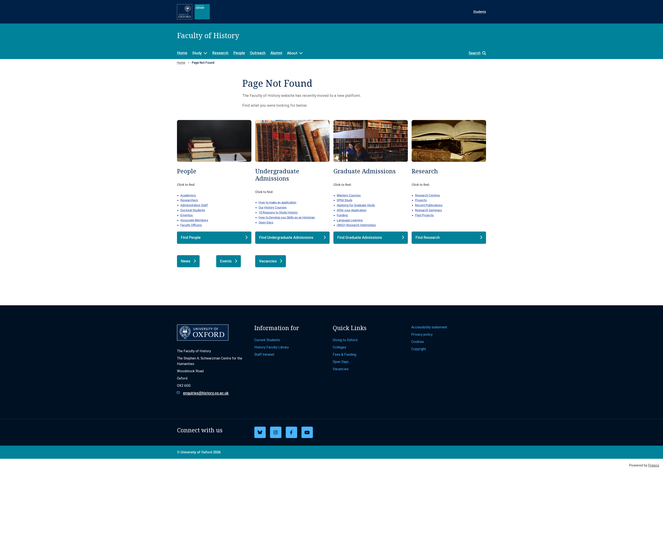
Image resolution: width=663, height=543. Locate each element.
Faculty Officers (191, 225)
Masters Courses (349, 195)
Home (182, 53)
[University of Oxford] (184, 11)
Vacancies (340, 369)
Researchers (189, 200)
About (292, 53)
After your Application (351, 210)
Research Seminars (428, 210)
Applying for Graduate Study (356, 205)
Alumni (276, 53)
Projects (421, 200)
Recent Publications (429, 205)
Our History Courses (273, 207)
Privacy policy (422, 334)
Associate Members (194, 220)
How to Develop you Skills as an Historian (287, 217)
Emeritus (186, 215)
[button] (475, 53)
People (239, 53)
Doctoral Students (192, 210)
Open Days (266, 222)
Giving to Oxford (345, 340)
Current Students (267, 340)
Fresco (653, 465)
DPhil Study (344, 200)
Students (479, 11)
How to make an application (277, 202)
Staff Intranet (264, 354)
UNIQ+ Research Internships (356, 225)
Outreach (258, 53)
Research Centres (427, 195)
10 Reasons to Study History (278, 212)
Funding (342, 215)
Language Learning (350, 220)
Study (197, 53)
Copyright (418, 349)
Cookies (417, 342)
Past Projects (424, 215)
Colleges (339, 347)
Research (220, 53)
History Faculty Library (271, 347)
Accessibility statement (429, 327)
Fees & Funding (344, 354)
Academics (188, 195)
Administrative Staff (194, 205)
